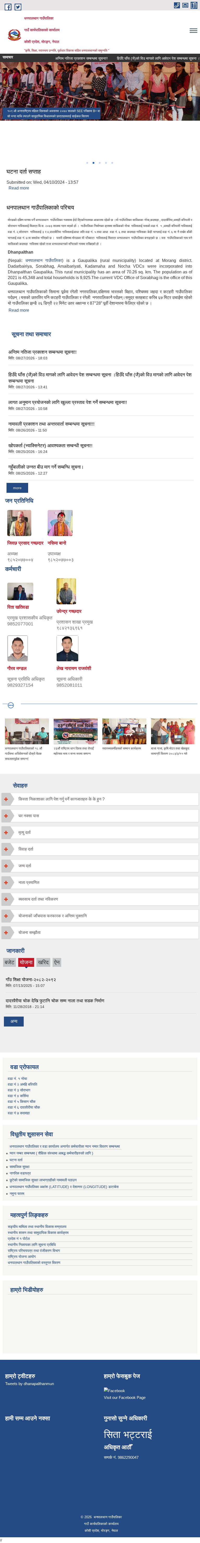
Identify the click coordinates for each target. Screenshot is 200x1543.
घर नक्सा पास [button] (28, 816)
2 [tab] (93, 163)
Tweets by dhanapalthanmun (29, 1383)
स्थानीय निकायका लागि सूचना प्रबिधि (32, 1245)
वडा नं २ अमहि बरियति (22, 1084)
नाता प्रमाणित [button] (28, 882)
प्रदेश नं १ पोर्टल (19, 1239)
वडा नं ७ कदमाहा (19, 1113)
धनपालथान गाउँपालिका (44, 260)
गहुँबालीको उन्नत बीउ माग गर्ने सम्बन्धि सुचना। (46, 467)
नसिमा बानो (57, 543)
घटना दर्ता (16, 1160)
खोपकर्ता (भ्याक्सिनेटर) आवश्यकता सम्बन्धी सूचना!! (50, 445)
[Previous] (5, 128)
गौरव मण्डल (17, 668)
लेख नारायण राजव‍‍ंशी (74, 668)
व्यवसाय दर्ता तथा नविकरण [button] (38, 899)
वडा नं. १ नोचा (17, 1079)
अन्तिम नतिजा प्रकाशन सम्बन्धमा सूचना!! (73, 58)
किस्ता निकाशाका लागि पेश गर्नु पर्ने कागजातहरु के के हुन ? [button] (61, 799)
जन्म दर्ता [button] (24, 866)
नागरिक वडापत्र (20, 1173)
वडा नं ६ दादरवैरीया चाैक (24, 1107)
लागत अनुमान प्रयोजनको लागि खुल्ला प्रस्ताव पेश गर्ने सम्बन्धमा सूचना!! (67, 402)
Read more (19, 188)
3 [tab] (99, 163)
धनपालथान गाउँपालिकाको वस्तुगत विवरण (34, 1263)
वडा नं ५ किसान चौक (21, 1101)
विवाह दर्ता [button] (25, 849)
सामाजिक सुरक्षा (19, 1167)
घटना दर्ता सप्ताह (24, 171)
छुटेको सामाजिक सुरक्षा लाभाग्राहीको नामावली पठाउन (43, 1180)
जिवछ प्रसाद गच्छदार (25, 543)
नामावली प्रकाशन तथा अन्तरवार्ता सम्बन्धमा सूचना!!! (51, 424)
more (17, 488)
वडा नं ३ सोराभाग (19, 1090)
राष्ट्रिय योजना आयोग (22, 1257)
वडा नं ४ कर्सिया (18, 1096)
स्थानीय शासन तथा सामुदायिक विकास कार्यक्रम (39, 1233)
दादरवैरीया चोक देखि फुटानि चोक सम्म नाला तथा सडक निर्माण (55, 1000)
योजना (26, 963)
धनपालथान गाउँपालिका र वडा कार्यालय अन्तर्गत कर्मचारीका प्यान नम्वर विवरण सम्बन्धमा (65, 1146)
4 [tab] (106, 163)
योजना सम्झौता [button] (29, 932)
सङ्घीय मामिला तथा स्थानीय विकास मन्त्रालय (37, 1227)
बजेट (9, 962)
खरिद (43, 962)
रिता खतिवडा (18, 607)
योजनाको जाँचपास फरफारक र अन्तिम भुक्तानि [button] (52, 916)
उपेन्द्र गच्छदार (69, 611)
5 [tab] (112, 163)
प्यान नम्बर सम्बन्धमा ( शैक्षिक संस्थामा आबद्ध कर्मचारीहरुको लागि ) (51, 1153)
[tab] (100, 799)
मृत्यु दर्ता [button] (24, 832)
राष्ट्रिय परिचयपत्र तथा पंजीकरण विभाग (34, 1251)
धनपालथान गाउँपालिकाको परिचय (40, 207)
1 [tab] (87, 163)
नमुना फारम (17, 1193)
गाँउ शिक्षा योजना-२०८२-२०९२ (31, 979)
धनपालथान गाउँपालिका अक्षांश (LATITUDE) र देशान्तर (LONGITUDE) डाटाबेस (64, 1187)
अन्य (13, 1021)
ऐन (57, 962)
